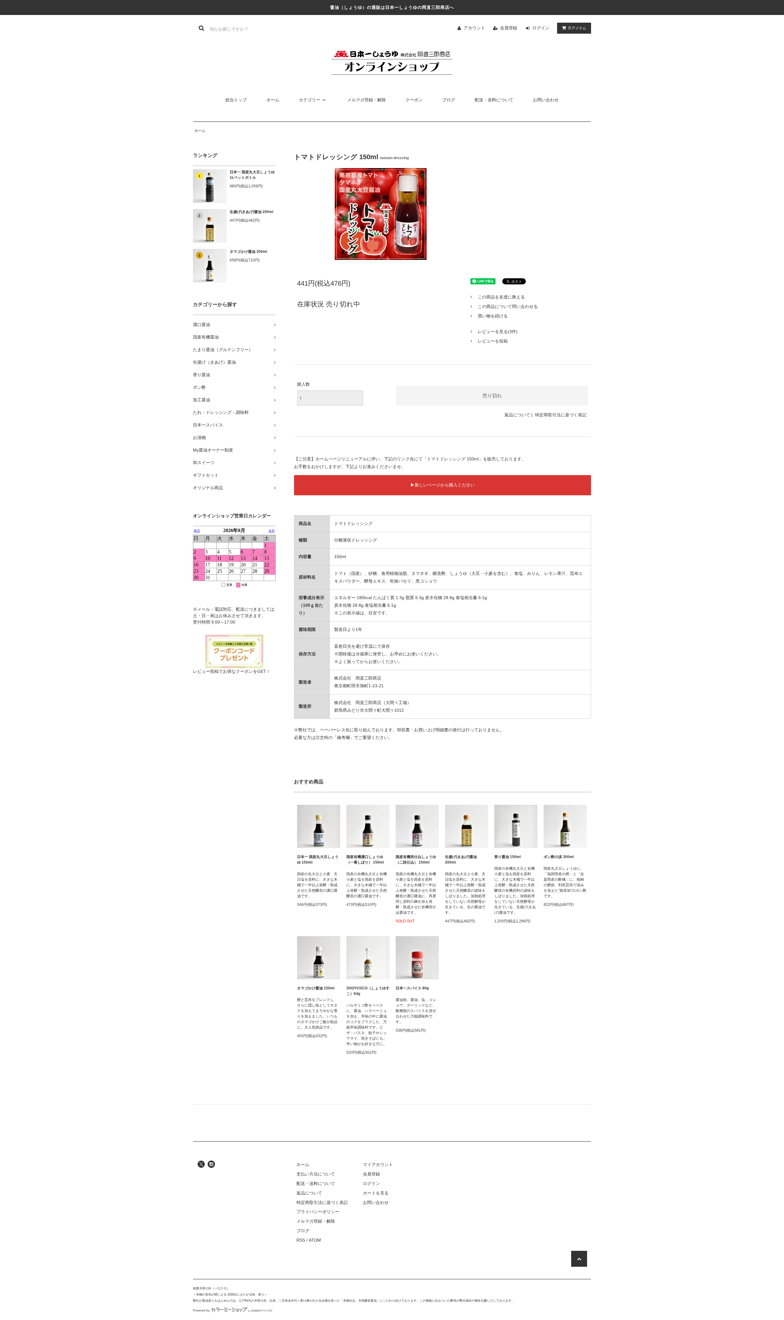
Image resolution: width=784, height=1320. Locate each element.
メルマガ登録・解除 (366, 99)
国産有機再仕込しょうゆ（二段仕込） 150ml (416, 859)
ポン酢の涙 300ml (559, 857)
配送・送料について (494, 99)
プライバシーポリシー (317, 1211)
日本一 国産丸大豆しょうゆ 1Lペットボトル (252, 175)
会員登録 (508, 27)
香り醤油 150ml (507, 857)
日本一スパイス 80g (412, 988)
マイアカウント (378, 1164)
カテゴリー (309, 99)
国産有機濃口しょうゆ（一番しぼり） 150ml (365, 859)
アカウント (474, 27)
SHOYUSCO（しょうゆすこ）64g (368, 991)
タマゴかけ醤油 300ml (248, 251)
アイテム (577, 27)
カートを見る (376, 1193)
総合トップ (236, 99)
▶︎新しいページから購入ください (442, 484)
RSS (300, 1240)
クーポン (414, 99)
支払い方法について (315, 1174)
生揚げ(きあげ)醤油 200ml (251, 212)
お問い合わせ (546, 99)
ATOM (315, 1240)
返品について (517, 414)
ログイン (540, 27)
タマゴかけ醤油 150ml (315, 988)
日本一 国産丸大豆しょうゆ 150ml (317, 859)
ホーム (272, 99)
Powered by (201, 1310)
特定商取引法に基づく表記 (560, 414)
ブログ (448, 99)
